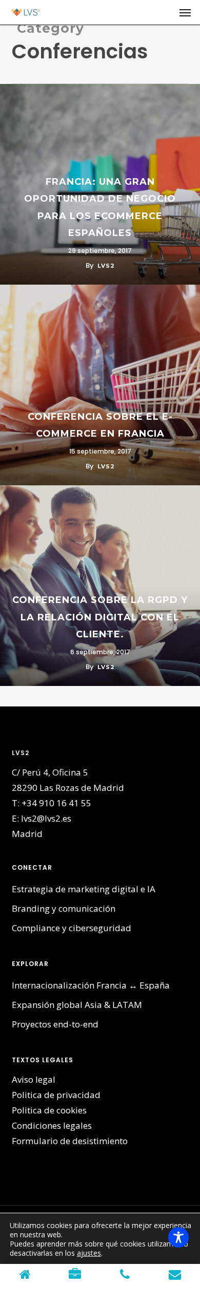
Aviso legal (33, 1079)
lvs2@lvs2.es (46, 818)
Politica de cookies (49, 1110)
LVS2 (106, 265)
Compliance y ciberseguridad (71, 928)
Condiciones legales (52, 1125)
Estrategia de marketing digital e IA (83, 889)
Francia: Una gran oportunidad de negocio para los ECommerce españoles (100, 207)
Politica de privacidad (56, 1095)
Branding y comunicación (63, 908)
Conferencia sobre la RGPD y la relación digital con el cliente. (100, 617)
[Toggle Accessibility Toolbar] (178, 1237)
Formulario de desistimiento (70, 1141)
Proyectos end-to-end (55, 1024)
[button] (185, 12)
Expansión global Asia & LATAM (77, 1005)
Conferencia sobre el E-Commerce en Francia (100, 425)
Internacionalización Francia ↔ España (91, 985)
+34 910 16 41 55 (56, 803)
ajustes (89, 1253)
